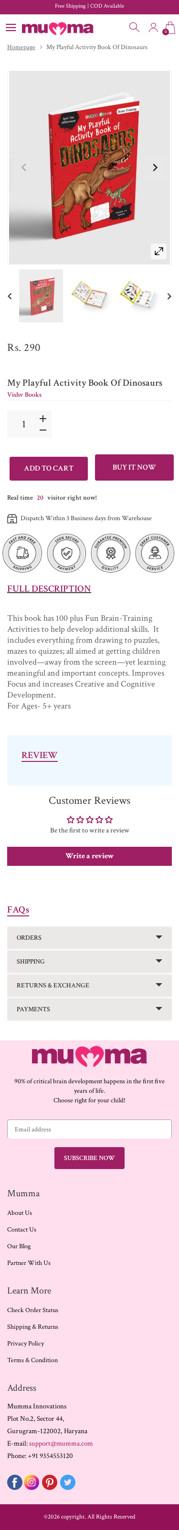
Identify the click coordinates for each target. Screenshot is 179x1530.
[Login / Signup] (153, 27)
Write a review (89, 856)
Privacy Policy (25, 1343)
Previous (24, 168)
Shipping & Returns (32, 1327)
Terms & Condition (32, 1360)
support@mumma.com (61, 1443)
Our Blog (19, 1246)
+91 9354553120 (50, 1455)
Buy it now (134, 467)
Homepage (21, 47)
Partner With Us (29, 1263)
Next (155, 168)
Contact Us (21, 1229)
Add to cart (49, 468)
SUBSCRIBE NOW (89, 1158)
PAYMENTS (33, 1009)
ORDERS (29, 938)
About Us (19, 1213)
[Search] (135, 27)
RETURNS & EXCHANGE (53, 985)
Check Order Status (32, 1310)
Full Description (49, 589)
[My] (41, 295)
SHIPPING (31, 961)
